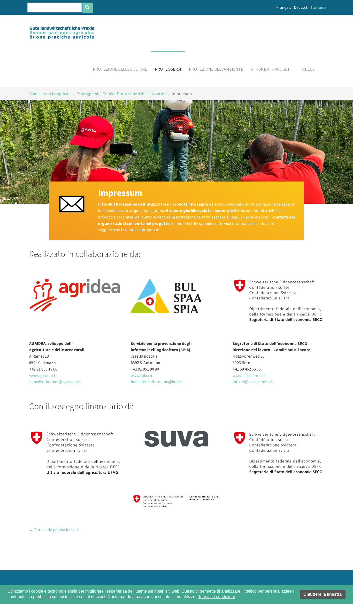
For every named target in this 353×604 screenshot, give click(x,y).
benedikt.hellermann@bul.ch (156, 381)
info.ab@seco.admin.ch (253, 381)
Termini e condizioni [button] (216, 596)
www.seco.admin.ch (249, 375)
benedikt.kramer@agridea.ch (54, 381)
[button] (120, 69)
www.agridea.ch (42, 375)
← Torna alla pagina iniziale (54, 529)
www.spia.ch (141, 375)
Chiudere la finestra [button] (322, 594)
